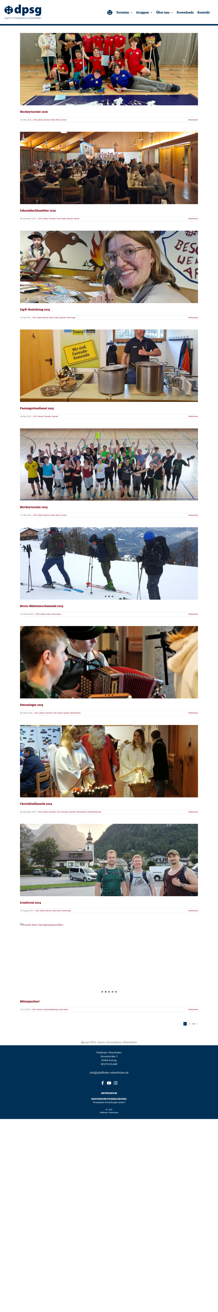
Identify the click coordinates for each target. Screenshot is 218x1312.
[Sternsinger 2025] (109, 662)
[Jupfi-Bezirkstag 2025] (109, 267)
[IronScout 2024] (109, 860)
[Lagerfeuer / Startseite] (109, 12)
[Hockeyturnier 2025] (109, 464)
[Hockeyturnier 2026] (109, 69)
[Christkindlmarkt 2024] (109, 761)
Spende (120, 174)
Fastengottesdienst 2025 (109, 361)
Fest (108, 174)
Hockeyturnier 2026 (34, 112)
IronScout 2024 (30, 902)
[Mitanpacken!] (109, 959)
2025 (90, 174)
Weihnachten (75, 713)
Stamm (127, 174)
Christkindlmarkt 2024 (36, 804)
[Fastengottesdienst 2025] (109, 365)
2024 (40, 812)
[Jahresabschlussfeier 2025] (109, 168)
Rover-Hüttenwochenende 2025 (41, 606)
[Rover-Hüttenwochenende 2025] (109, 563)
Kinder (52, 120)
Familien (102, 174)
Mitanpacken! (30, 1001)
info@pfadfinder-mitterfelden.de (109, 1072)
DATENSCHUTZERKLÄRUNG (109, 1098)
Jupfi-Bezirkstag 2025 (35, 309)
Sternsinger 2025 (31, 705)
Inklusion (64, 812)
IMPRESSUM (109, 1093)
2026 (35, 120)
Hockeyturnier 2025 (34, 507)
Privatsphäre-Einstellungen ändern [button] (109, 1102)
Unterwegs (71, 317)
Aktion (40, 120)
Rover (58, 120)
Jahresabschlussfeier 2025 (109, 163)
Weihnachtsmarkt (94, 812)
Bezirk (46, 120)
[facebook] (102, 1083)
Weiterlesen (193, 120)
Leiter (53, 614)
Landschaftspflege (50, 1009)
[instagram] (115, 1083)
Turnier (64, 120)
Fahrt (51, 317)
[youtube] (109, 1083)
